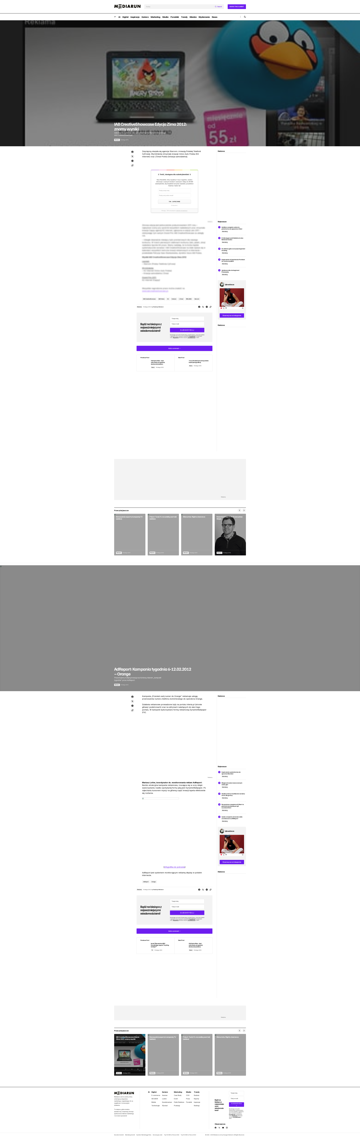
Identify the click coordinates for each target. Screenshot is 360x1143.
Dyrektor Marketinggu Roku (143, 1135)
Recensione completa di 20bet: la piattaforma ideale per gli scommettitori (233, 806)
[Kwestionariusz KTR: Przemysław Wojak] (230, 534)
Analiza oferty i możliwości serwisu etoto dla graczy (233, 794)
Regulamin (176, 337)
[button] (115, 16)
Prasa (188, 1099)
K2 (168, 299)
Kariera (165, 1092)
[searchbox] (179, 6)
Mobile (153, 1102)
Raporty (196, 1099)
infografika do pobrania (174, 867)
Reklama (117, 140)
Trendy (196, 1092)
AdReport (146, 881)
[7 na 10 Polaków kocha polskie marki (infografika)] (193, 363)
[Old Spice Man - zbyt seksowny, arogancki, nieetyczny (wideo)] (155, 363)
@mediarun (229, 284)
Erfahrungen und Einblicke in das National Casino (232, 239)
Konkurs (174, 299)
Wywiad (164, 1106)
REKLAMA (189, 299)
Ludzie (164, 1099)
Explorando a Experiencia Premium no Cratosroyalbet (233, 260)
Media (188, 1092)
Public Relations (179, 1102)
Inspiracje (197, 1102)
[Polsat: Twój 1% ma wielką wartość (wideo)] (163, 534)
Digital (153, 1092)
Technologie (155, 1106)
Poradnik (189, 1102)
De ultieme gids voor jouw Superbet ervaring (233, 249)
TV (152, 950)
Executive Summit (119, 1135)
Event (176, 1099)
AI (148, 1092)
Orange (154, 881)
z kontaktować (191, 337)
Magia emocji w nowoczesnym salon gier (232, 783)
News (153, 367)
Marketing (225, 231)
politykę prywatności (181, 210)
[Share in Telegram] (132, 161)
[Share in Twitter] (132, 156)
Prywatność (192, 336)
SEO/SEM (154, 1099)
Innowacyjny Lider (157, 1135)
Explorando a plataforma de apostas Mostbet (231, 773)
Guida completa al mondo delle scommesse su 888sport (232, 817)
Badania (196, 1095)
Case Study (177, 1095)
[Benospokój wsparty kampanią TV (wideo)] (129, 534)
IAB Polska (161, 299)
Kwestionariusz (167, 1102)
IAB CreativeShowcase (149, 299)
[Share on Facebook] (132, 152)
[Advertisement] (232, 185)
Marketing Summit (130, 1135)
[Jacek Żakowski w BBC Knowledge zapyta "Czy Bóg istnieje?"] (155, 946)
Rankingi (196, 1106)
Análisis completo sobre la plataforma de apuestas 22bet (232, 228)
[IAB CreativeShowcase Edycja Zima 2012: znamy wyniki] (129, 1055)
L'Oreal (181, 299)
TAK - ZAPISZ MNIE (174, 201)
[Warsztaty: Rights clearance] (196, 534)
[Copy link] (132, 165)
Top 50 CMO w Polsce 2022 (171, 1135)
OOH (187, 1095)
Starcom (197, 299)
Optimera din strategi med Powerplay (230, 271)
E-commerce (155, 1095)
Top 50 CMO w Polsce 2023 (188, 1135)
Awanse (164, 1095)
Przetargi (177, 1106)
